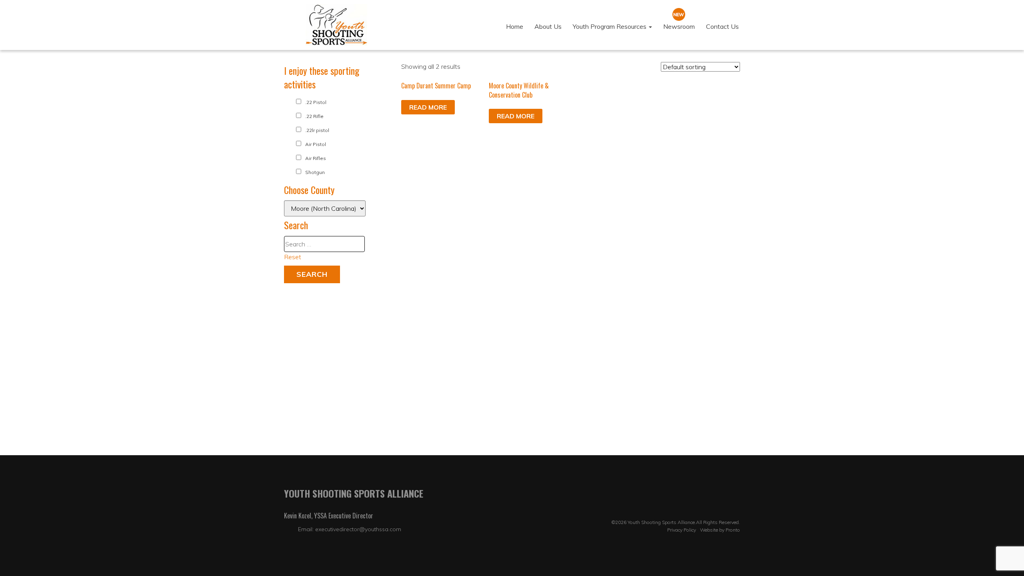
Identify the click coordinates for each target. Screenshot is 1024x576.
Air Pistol (315, 144)
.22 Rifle (314, 116)
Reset (292, 257)
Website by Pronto (720, 530)
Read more (428, 107)
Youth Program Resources (610, 26)
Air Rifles (315, 158)
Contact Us (722, 26)
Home (514, 26)
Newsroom (679, 26)
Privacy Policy (681, 530)
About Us (548, 26)
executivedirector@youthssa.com (358, 529)
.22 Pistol (315, 102)
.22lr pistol (317, 130)
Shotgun (315, 172)
